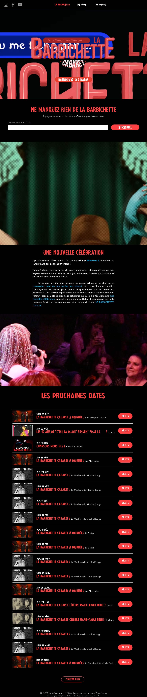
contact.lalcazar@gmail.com (93, 693)
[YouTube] (20, 4)
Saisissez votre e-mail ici (18, 123)
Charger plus (73, 679)
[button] (59, 417)
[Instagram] (6, 4)
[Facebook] (13, 4)
